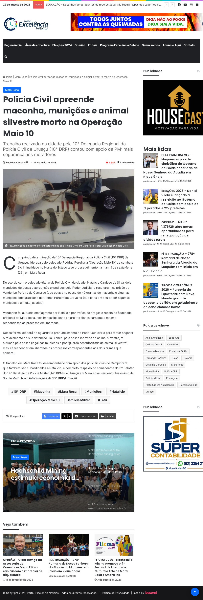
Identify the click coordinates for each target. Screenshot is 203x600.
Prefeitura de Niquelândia (160, 384)
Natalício (118, 391)
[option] (68, 472)
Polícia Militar (80, 400)
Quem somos (151, 45)
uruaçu (150, 391)
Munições (94, 391)
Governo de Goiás (156, 364)
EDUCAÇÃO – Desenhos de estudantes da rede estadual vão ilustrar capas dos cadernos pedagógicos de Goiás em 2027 (121, 4)
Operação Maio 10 (46, 400)
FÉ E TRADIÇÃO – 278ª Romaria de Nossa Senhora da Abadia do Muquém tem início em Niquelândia (68, 565)
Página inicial (13, 45)
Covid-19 (172, 344)
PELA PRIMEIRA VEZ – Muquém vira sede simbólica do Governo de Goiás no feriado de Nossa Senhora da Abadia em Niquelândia (170, 166)
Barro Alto (174, 337)
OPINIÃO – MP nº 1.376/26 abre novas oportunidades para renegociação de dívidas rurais (168, 231)
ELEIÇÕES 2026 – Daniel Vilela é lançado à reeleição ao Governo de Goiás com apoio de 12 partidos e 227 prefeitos (170, 199)
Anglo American (154, 337)
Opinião (80, 45)
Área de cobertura (37, 45)
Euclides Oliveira (15, 162)
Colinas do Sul (154, 344)
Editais (92, 45)
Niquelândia (152, 371)
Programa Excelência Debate (119, 45)
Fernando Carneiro (156, 357)
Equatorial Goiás (178, 351)
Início (8, 76)
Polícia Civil (170, 371)
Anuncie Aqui (172, 45)
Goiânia (188, 357)
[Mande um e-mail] (27, 162)
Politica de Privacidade (115, 592)
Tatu (103, 400)
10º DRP (19, 391)
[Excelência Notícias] (26, 24)
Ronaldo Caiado (188, 384)
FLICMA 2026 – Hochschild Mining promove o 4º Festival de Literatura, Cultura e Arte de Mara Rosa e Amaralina (113, 567)
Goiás (175, 357)
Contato (189, 45)
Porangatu (172, 378)
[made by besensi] (151, 592)
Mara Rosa (20, 76)
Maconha (43, 391)
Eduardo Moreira (155, 351)
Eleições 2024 (62, 45)
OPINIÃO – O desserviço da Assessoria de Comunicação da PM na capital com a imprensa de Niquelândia (22, 567)
